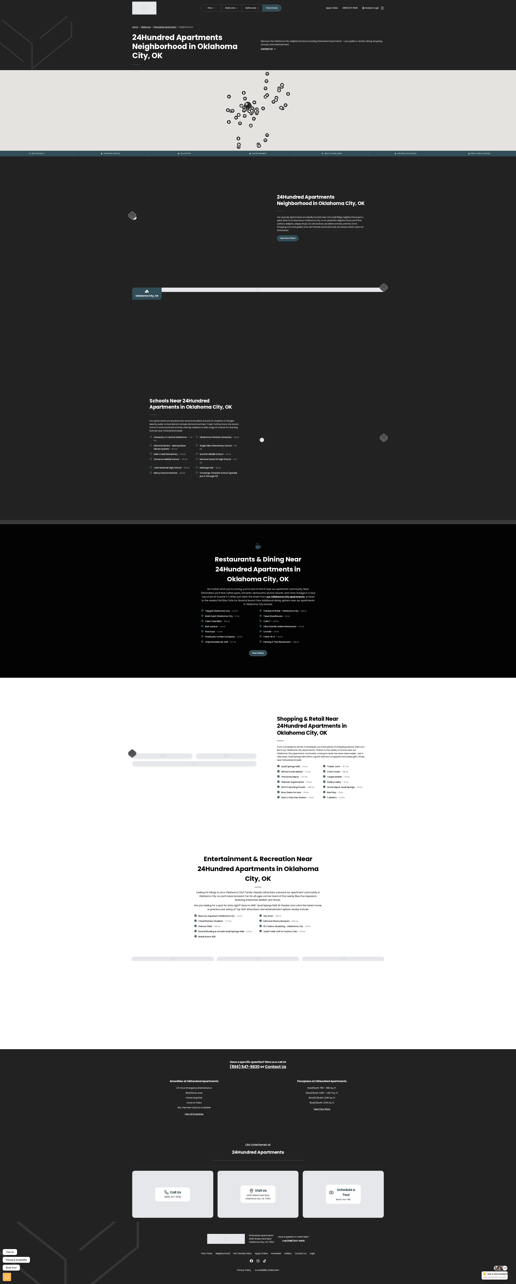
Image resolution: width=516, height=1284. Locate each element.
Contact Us (267, 48)
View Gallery (258, 653)
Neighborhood (223, 1253)
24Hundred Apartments (164, 27)
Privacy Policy (244, 1270)
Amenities (276, 1253)
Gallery (288, 1253)
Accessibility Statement (267, 1270)
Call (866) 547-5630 (293, 1240)
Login (312, 1253)
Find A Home (271, 8)
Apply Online (332, 8)
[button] (267, 135)
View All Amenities (194, 1114)
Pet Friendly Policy (242, 1253)
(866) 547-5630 (245, 1066)
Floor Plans (206, 1253)
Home (135, 27)
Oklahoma (146, 27)
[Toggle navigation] (382, 8)
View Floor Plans (287, 238)
